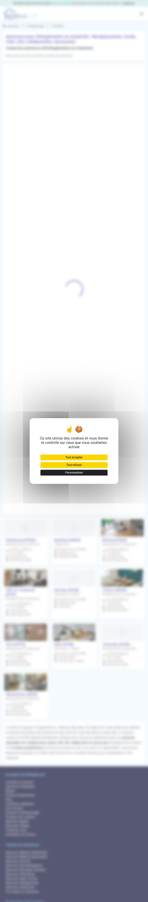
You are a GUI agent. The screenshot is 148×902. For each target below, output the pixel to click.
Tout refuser (74, 465)
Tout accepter (74, 457)
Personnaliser (74, 472)
